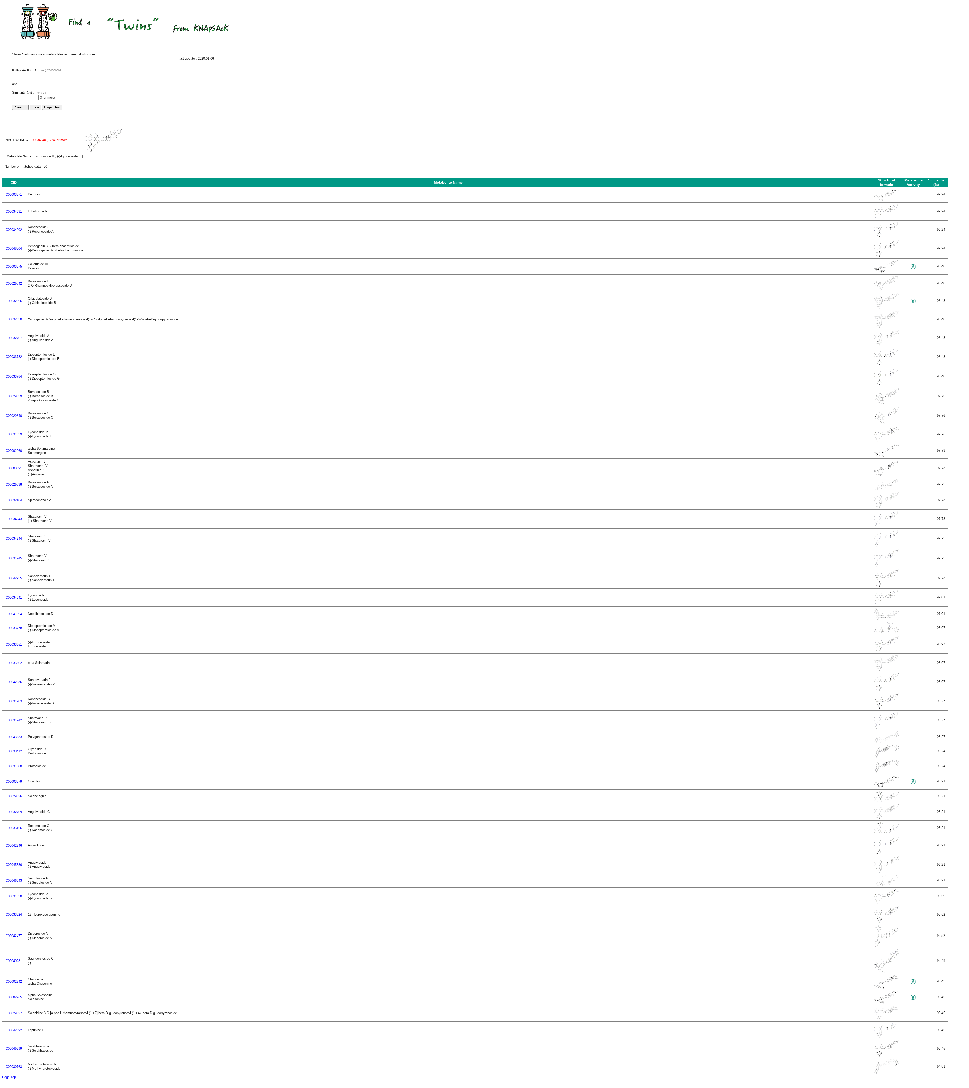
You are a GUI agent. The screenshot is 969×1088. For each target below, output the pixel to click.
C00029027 (14, 1013)
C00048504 (14, 248)
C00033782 (14, 357)
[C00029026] (886, 801)
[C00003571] (886, 200)
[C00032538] (886, 327)
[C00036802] (886, 670)
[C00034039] (886, 441)
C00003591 (14, 468)
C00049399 (14, 1048)
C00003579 (14, 781)
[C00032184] (886, 507)
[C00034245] (886, 566)
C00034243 (14, 519)
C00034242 (14, 720)
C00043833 (14, 737)
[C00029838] (886, 489)
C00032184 (14, 500)
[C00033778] (886, 633)
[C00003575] (886, 272)
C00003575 (14, 266)
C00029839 (14, 396)
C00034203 (14, 701)
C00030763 (14, 1067)
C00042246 (14, 845)
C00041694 (14, 614)
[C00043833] (886, 741)
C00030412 (14, 751)
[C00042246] (886, 853)
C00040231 (14, 961)
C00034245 (14, 558)
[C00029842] (886, 290)
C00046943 (14, 880)
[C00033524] (886, 922)
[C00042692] (886, 1037)
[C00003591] (886, 475)
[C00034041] (886, 604)
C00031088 (14, 766)
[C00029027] (886, 1019)
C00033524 (14, 914)
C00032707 (14, 338)
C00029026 (14, 796)
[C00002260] (886, 456)
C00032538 (14, 319)
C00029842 (14, 283)
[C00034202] (886, 236)
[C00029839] (886, 404)
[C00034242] (886, 728)
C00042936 (14, 682)
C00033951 (14, 644)
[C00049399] (886, 1056)
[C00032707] (886, 344)
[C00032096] (886, 307)
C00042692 (14, 1030)
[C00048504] (886, 256)
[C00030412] (886, 756)
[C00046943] (886, 885)
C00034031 (14, 211)
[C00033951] (886, 651)
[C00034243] (886, 526)
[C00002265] (886, 1002)
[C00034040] (104, 151)
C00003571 (14, 194)
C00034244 (14, 538)
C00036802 (14, 663)
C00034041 (14, 597)
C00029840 (14, 416)
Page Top (9, 1077)
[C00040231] (886, 971)
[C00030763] (886, 1073)
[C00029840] (886, 423)
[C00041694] (886, 619)
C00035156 (14, 828)
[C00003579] (886, 787)
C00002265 (14, 997)
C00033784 (14, 376)
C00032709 (14, 812)
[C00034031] (886, 218)
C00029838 (14, 484)
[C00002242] (886, 987)
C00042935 (14, 578)
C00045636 (14, 865)
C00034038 (14, 896)
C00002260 (14, 451)
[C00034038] (886, 903)
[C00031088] (886, 771)
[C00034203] (886, 708)
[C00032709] (886, 818)
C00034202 (14, 230)
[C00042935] (886, 586)
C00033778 (14, 628)
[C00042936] (886, 690)
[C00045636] (886, 872)
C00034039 (14, 434)
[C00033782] (886, 364)
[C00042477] (886, 946)
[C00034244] (886, 546)
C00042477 (14, 936)
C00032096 (14, 301)
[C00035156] (886, 833)
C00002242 (14, 981)
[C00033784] (886, 384)
